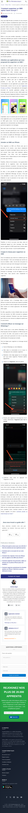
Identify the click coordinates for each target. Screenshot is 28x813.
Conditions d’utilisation (6, 762)
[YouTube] (21, 797)
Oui (11, 535)
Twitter (18, 605)
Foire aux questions (6, 759)
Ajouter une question (14, 675)
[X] (10, 797)
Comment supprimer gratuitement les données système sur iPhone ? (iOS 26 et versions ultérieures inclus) (14, 569)
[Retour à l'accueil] (14, 2)
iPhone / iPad (7, 4)
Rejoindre (15, 717)
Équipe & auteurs (5, 757)
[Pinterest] (14, 797)
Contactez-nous (5, 764)
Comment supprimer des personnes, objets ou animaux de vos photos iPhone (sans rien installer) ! (14, 562)
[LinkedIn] (17, 797)
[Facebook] (6, 797)
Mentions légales (5, 772)
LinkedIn (11, 605)
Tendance (4, 775)
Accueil (2, 4)
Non (18, 535)
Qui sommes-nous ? (6, 754)
